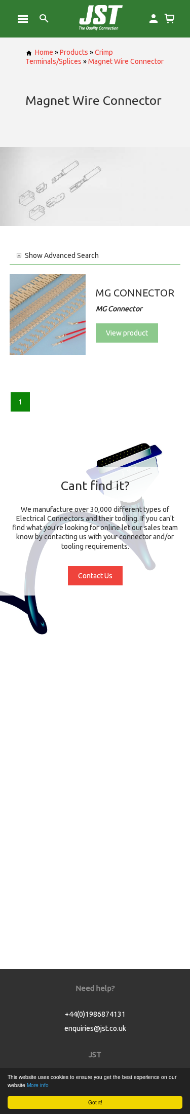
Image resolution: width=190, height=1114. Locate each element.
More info (38, 1085)
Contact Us (95, 576)
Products (74, 52)
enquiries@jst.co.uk (95, 1028)
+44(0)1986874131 (95, 1014)
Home (44, 52)
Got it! (95, 1102)
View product (127, 333)
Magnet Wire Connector (126, 61)
